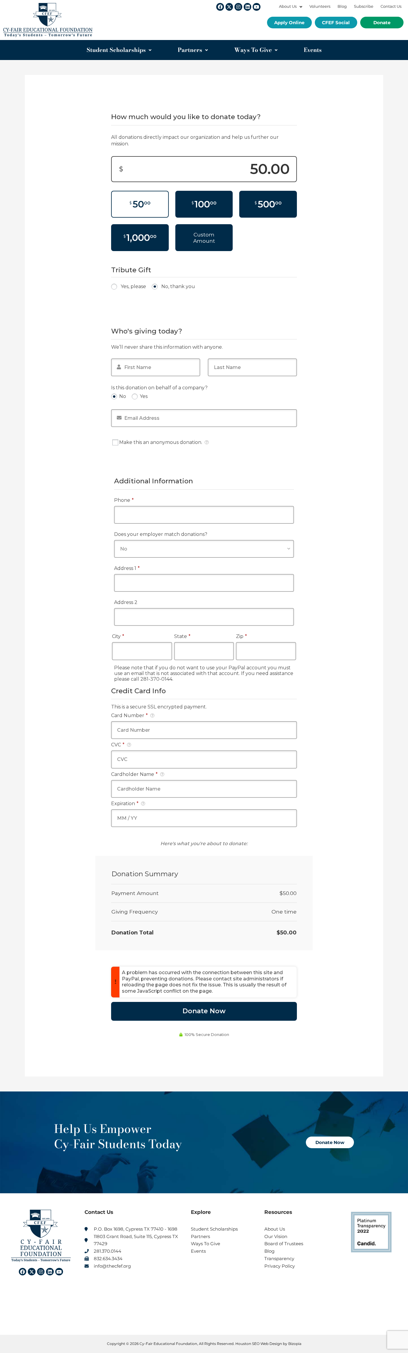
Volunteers (319, 6)
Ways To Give (253, 49)
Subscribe (363, 6)
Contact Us (391, 6)
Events (313, 49)
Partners (190, 49)
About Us (288, 6)
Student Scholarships (116, 49)
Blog (342, 6)
